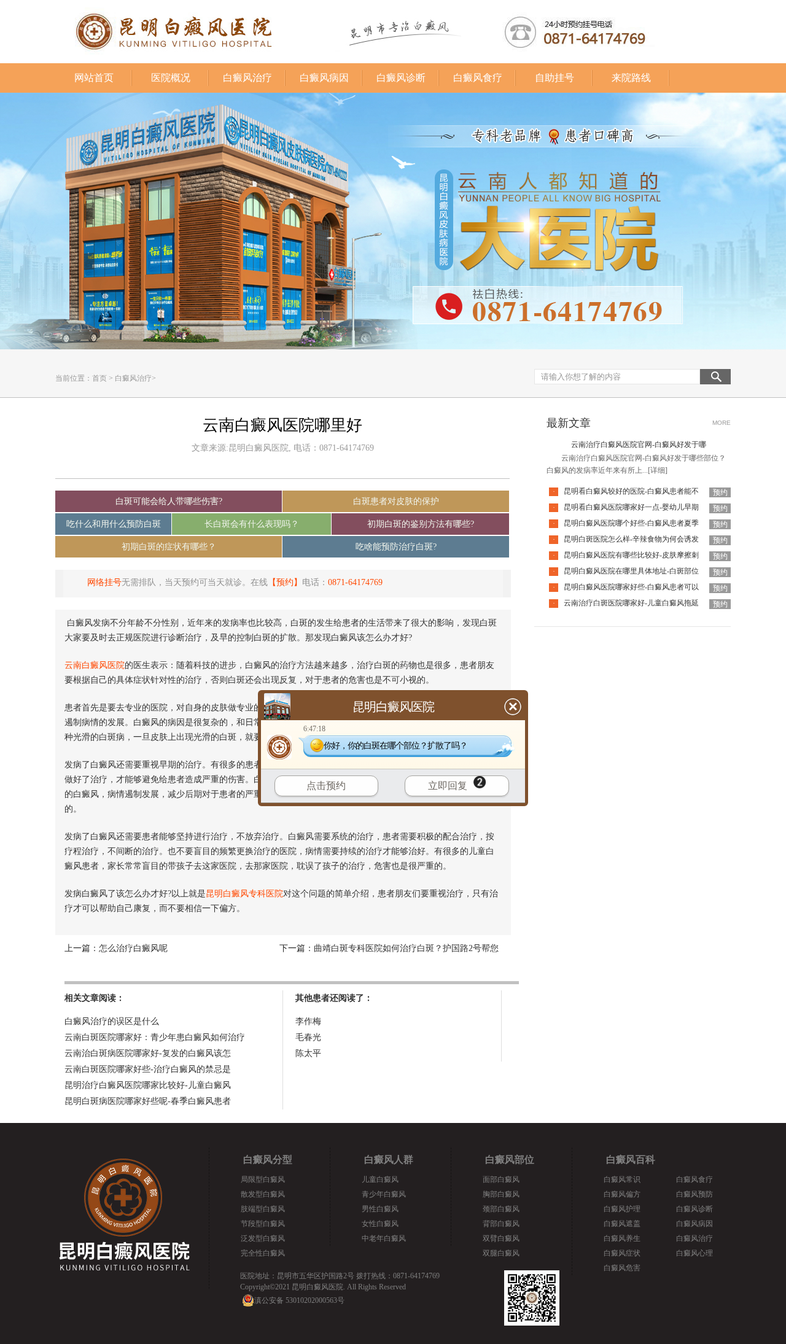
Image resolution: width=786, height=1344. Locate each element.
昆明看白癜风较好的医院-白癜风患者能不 (631, 491)
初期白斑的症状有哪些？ (169, 546)
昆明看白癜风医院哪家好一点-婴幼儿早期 (631, 507)
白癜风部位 (509, 1159)
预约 (720, 492)
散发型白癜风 (263, 1194)
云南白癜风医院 (94, 665)
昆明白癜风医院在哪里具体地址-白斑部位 (631, 571)
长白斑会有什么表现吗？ (251, 524)
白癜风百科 (630, 1159)
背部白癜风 (501, 1223)
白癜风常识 (622, 1179)
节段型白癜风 (263, 1223)
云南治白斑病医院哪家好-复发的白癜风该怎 (147, 1053)
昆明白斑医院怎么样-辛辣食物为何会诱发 (631, 539)
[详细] (657, 470)
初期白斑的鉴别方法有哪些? (420, 524)
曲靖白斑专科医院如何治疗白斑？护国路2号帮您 (406, 948)
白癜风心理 (694, 1253)
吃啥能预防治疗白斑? (396, 546)
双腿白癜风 (501, 1253)
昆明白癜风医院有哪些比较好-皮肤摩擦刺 (631, 555)
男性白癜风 (380, 1209)
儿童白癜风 (380, 1179)
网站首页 (94, 77)
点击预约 (326, 785)
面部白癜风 (501, 1179)
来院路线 (631, 77)
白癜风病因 (324, 77)
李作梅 (308, 1021)
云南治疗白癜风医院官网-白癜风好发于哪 (638, 444)
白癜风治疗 (247, 77)
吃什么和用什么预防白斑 (113, 524)
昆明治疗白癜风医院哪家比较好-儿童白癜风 (147, 1085)
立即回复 (447, 785)
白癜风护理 (622, 1209)
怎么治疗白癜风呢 (133, 948)
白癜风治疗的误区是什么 (111, 1021)
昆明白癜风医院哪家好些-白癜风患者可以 (631, 587)
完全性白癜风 (263, 1253)
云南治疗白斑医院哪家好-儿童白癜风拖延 (631, 603)
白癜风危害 (622, 1268)
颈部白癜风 (501, 1209)
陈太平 (308, 1053)
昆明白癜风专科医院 (244, 893)
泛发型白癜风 (263, 1238)
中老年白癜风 (384, 1238)
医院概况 (170, 77)
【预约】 (285, 582)
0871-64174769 (355, 582)
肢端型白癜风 (263, 1209)
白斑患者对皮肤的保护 (396, 501)
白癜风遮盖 (622, 1223)
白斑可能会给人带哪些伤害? (168, 501)
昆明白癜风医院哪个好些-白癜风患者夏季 (631, 523)
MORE (721, 422)
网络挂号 (104, 582)
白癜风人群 (388, 1159)
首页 (99, 378)
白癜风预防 (694, 1194)
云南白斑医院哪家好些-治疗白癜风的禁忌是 (147, 1069)
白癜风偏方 (622, 1194)
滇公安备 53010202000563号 (299, 1300)
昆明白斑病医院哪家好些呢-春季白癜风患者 (147, 1101)
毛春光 (308, 1037)
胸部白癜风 (501, 1194)
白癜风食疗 (477, 77)
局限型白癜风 (263, 1179)
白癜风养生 (622, 1238)
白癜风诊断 (401, 77)
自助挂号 (554, 77)
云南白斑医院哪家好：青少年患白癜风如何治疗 (154, 1037)
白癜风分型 (267, 1159)
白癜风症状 (622, 1253)
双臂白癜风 (501, 1238)
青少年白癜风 (384, 1194)
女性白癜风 (380, 1223)
